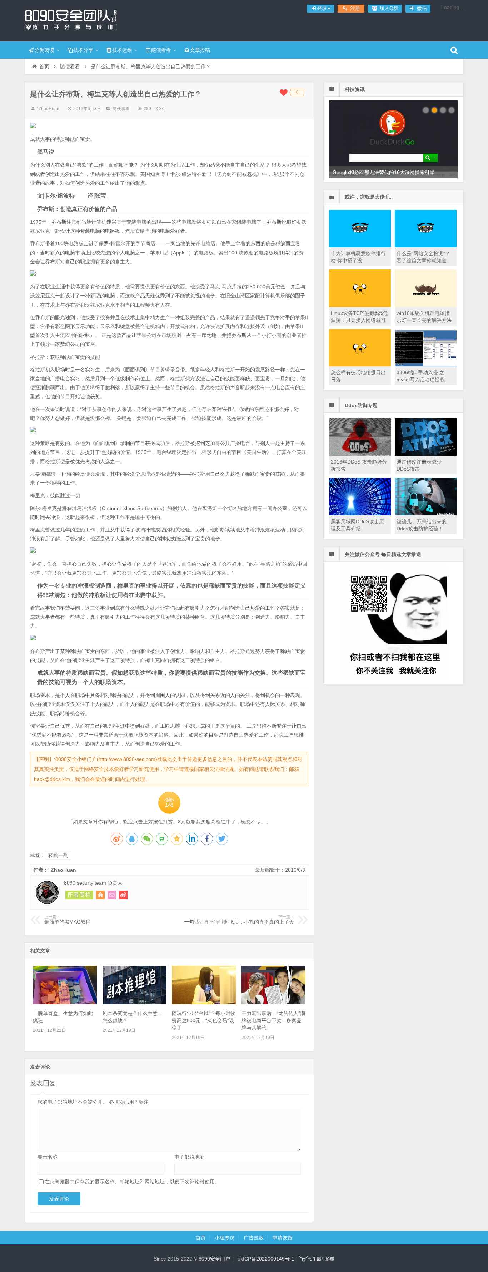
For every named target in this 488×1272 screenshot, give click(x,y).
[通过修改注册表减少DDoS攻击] (426, 454)
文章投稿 (200, 50)
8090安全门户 (70, 19)
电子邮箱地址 (189, 1157)
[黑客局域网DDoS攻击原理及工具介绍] (360, 513)
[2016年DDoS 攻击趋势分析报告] (360, 454)
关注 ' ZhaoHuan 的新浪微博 (123, 895)
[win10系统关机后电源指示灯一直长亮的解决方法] (426, 305)
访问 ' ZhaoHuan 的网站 (100, 895)
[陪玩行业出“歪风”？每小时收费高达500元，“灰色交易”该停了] (204, 1002)
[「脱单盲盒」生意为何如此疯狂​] (65, 1002)
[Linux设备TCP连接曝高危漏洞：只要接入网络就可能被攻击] (360, 305)
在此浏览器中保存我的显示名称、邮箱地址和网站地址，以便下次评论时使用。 (132, 1181)
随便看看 (161, 50)
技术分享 (83, 50)
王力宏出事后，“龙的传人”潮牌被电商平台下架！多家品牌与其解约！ (273, 1020)
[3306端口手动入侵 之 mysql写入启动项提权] (426, 364)
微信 (421, 8)
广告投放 (254, 1238)
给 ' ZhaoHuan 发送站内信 (112, 895)
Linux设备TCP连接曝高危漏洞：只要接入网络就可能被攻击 (359, 320)
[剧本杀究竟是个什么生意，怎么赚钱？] (134, 1002)
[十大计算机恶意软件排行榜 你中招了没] (360, 245)
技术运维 (122, 50)
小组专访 (225, 1238)
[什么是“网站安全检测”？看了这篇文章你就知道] (426, 245)
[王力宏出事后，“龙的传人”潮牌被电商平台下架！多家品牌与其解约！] (273, 1002)
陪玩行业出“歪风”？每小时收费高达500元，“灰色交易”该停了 (203, 1020)
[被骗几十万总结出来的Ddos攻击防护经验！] (426, 513)
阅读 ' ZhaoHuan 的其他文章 (79, 895)
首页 (44, 66)
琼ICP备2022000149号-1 (266, 1259)
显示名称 (48, 1157)
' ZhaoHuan (48, 108)
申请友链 (283, 1238)
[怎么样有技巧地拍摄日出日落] (360, 364)
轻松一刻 (58, 855)
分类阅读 (44, 50)
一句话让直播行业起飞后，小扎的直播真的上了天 (239, 919)
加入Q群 (388, 8)
